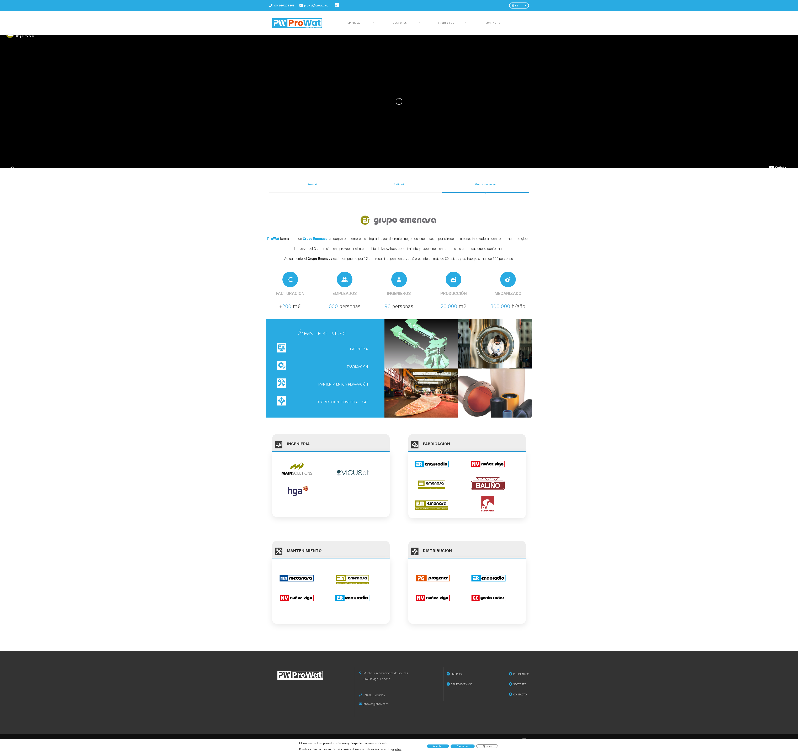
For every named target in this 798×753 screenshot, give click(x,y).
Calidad (399, 184)
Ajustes (487, 746)
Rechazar (462, 746)
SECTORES (400, 23)
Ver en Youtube (402, 164)
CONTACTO (492, 23)
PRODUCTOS (446, 23)
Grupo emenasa (485, 184)
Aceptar (438, 746)
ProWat (312, 184)
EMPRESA (353, 23)
